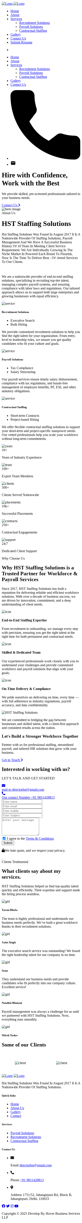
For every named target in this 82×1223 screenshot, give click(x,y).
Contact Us (18, 38)
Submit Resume (21, 42)
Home (14, 11)
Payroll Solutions (31, 27)
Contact (15, 1116)
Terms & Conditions (40, 838)
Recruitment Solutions (34, 23)
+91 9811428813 (32, 1180)
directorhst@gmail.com (35, 1165)
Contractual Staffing (33, 30)
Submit (7, 842)
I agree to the (30, 838)
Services (16, 19)
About (14, 15)
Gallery (15, 34)
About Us (17, 1108)
